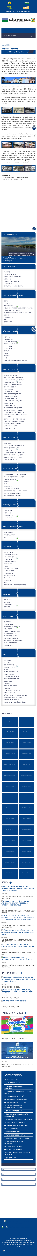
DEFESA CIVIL (8, 486)
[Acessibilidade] (34, 128)
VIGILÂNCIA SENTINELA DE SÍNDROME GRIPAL (17, 312)
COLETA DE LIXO (9, 389)
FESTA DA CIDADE (9, 575)
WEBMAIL (7, 688)
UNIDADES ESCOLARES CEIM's (16, 1103)
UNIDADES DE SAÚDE (13, 1083)
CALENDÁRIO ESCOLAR (14, 1111)
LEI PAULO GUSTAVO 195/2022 (13, 410)
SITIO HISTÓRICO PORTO (11, 568)
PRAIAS (6, 566)
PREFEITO (7, 272)
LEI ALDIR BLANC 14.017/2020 (13, 401)
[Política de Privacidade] (9, 7)
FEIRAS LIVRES (8, 559)
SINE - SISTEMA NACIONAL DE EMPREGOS (15, 1142)
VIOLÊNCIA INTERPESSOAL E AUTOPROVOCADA (18, 308)
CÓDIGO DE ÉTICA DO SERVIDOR (14, 412)
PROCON (6, 481)
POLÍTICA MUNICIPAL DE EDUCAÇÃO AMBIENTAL (17, 1154)
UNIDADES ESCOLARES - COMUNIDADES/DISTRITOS (13, 1107)
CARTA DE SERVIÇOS (10, 398)
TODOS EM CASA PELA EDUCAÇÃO (17, 1138)
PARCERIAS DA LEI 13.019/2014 (13, 697)
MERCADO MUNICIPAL (10, 561)
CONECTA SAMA (9, 674)
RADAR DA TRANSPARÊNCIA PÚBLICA (15, 702)
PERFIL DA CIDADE (9, 344)
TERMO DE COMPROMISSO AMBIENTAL (19, 1119)
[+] (11, 882)
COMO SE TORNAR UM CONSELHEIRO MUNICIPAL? (15, 415)
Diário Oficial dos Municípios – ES (15, 695)
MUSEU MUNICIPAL (9, 348)
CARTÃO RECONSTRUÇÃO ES (13, 408)
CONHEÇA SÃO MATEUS (14, 1146)
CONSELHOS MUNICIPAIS (11, 676)
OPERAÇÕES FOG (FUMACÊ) (12, 394)
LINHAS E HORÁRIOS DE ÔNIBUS (17, 1125)
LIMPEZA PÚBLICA (9, 405)
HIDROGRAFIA (8, 346)
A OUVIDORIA (8, 629)
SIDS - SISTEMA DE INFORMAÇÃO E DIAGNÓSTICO (16, 1115)
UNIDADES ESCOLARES (11, 391)
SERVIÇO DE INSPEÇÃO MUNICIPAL (14, 419)
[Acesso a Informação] (9, 2)
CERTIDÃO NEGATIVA (13, 1132)
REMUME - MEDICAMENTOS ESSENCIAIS (14, 1087)
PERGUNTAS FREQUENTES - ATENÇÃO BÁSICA (17, 1092)
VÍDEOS (6, 669)
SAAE (5, 484)
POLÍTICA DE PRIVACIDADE (12, 700)
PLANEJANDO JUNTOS (10, 636)
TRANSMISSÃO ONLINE (11, 672)
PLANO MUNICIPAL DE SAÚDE (16, 1096)
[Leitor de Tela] (34, 329)
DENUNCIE (7, 683)
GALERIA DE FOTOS (10, 667)
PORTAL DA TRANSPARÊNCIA (12, 276)
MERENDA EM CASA (12, 1080)
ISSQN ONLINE (8, 450)
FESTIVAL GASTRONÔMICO (15, 1150)
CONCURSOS (8, 681)
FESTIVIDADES (8, 564)
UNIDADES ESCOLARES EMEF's (16, 1099)
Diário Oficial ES (9, 693)
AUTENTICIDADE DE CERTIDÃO (16, 1135)
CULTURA (7, 351)
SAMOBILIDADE (8, 403)
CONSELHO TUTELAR (10, 396)
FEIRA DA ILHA (8, 573)
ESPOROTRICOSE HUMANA (12, 310)
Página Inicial (5, 45)
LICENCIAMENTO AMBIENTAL (15, 1122)
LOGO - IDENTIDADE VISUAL (12, 631)
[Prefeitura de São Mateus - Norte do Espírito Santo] (18, 20)
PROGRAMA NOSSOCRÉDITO (12, 382)
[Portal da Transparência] (27, 3)
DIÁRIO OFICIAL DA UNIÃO (12, 690)
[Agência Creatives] (18, 1252)
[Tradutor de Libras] (34, 228)
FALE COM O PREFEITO (11, 274)
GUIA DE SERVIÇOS (10, 633)
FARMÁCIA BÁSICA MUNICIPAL (13, 384)
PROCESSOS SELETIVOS (11, 679)
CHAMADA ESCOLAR (10, 387)
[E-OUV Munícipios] (26, 7)
